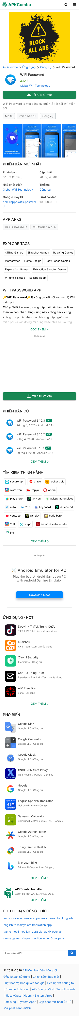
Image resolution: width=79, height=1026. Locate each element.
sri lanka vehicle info (54, 524)
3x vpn (36, 498)
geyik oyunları (53, 931)
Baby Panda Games (58, 260)
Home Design (32, 260)
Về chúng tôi (48, 970)
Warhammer (12, 260)
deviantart (66, 507)
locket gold (57, 481)
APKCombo (10, 67)
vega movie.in (12, 918)
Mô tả (9, 116)
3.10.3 (12, 177)
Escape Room (37, 277)
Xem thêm (38, 461)
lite (12, 532)
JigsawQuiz (13, 995)
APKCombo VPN (43, 989)
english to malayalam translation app (27, 925)
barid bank (55, 515)
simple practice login (35, 938)
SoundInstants (65, 989)
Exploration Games (17, 269)
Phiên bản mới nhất (22, 164)
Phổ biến (11, 715)
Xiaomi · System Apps (37, 995)
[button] (66, 4)
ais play (35, 515)
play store (16, 498)
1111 (12, 524)
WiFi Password (32, 75)
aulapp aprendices (61, 498)
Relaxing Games (63, 252)
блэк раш (57, 938)
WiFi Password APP (22, 290)
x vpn (28, 524)
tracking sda (65, 918)
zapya (35, 490)
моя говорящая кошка (39, 918)
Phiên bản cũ (27, 116)
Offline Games (14, 252)
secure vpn (17, 481)
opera (52, 490)
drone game (11, 938)
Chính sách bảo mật (46, 976)
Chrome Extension (17, 989)
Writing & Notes (15, 277)
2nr (27, 507)
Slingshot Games (38, 252)
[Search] (72, 953)
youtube (15, 515)
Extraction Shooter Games (49, 269)
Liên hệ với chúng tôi (60, 983)
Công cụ (47, 116)
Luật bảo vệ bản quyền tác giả (24, 983)
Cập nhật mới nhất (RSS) (55, 1001)
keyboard (45, 507)
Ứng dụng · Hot (18, 617)
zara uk (37, 931)
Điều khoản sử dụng (17, 976)
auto (13, 507)
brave (37, 481)
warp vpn (16, 490)
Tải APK (42, 94)
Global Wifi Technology (35, 85)
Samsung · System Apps (20, 1001)
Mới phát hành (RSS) (17, 1008)
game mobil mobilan (16, 931)
